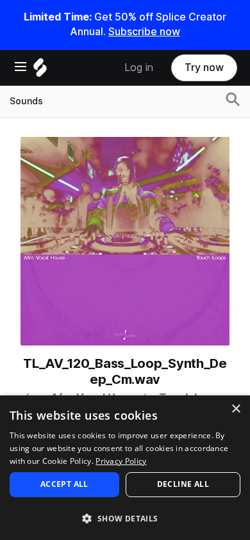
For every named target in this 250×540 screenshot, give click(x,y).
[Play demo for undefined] (125, 241)
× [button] (235, 409)
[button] (125, 518)
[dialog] (125, 467)
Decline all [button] (183, 484)
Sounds (26, 101)
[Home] (40, 70)
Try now (204, 67)
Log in (138, 67)
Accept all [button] (64, 484)
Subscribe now (144, 32)
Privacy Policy (121, 461)
